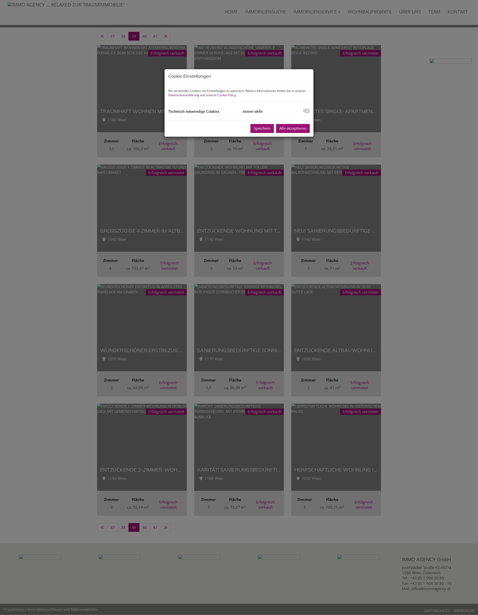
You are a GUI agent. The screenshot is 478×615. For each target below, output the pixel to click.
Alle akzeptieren (292, 128)
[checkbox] (306, 111)
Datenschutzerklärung (183, 95)
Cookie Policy (227, 95)
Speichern (262, 128)
